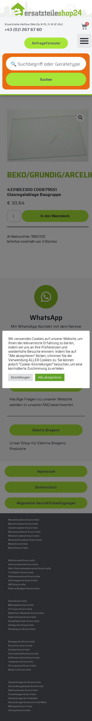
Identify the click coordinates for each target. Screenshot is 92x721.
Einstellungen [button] (20, 377)
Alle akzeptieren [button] (50, 377)
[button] (84, 41)
